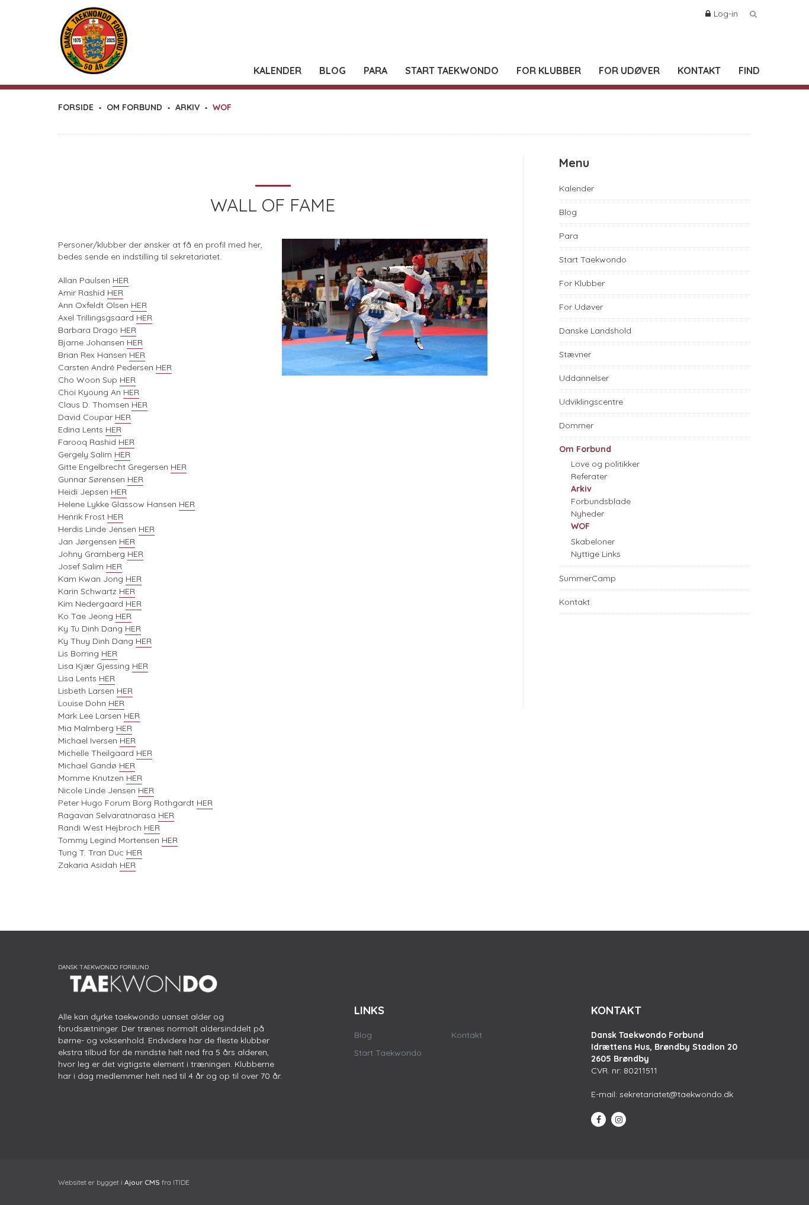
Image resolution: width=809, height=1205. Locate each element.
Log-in (726, 13)
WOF (580, 526)
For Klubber (548, 70)
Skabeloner (593, 541)
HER (121, 280)
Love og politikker (605, 464)
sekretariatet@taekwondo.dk (676, 1094)
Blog (332, 70)
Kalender (277, 70)
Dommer (576, 425)
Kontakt (699, 70)
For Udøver (629, 70)
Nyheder (587, 513)
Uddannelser (584, 378)
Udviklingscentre (591, 401)
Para (375, 70)
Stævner (575, 354)
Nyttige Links (596, 554)
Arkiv (581, 488)
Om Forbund (585, 449)
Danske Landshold (595, 330)
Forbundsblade (601, 501)
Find (749, 70)
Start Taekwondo (452, 70)
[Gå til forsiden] (93, 38)
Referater (589, 476)
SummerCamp (587, 578)
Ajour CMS (142, 1182)
